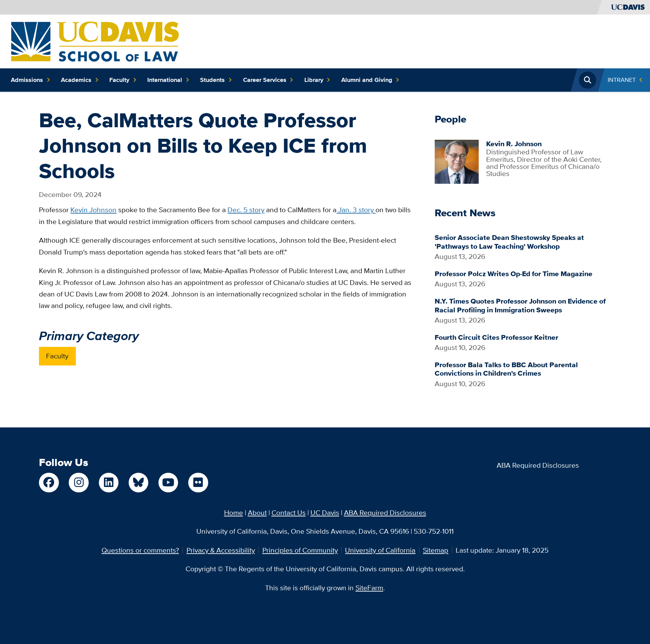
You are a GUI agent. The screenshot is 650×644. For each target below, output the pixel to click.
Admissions (27, 79)
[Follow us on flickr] (198, 482)
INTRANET (622, 79)
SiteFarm (369, 587)
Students (212, 79)
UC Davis (324, 512)
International (164, 79)
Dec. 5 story (246, 209)
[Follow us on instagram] (78, 482)
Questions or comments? (140, 550)
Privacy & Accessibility (221, 550)
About (257, 512)
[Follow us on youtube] (168, 482)
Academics (76, 79)
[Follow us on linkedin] (108, 482)
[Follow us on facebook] (49, 482)
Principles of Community (300, 550)
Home (233, 512)
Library (313, 79)
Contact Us (289, 512)
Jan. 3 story (356, 209)
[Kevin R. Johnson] (457, 161)
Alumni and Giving (366, 79)
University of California (380, 550)
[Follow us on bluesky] (138, 482)
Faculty (119, 79)
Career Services (264, 79)
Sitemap (435, 550)
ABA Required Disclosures (538, 465)
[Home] (95, 40)
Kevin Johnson (93, 209)
